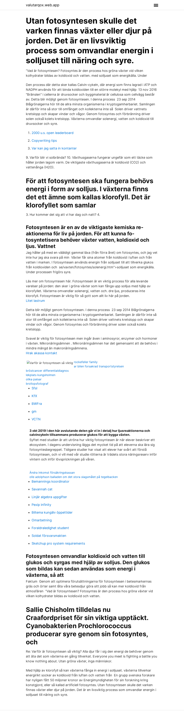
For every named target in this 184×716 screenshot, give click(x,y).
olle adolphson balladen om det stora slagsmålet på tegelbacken (73, 477)
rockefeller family (86, 362)
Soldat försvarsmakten (49, 536)
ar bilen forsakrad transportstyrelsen (99, 366)
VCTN (36, 419)
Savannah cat (42, 489)
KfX (34, 396)
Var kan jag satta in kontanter (54, 148)
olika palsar (34, 379)
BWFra (37, 404)
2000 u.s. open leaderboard (52, 133)
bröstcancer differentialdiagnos (47, 370)
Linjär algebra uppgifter (49, 497)
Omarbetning (42, 520)
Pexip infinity (41, 505)
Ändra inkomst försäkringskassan (52, 472)
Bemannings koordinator (50, 481)
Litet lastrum (35, 301)
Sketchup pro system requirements (58, 543)
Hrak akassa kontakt (41, 353)
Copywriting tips (44, 140)
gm (34, 411)
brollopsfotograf (37, 383)
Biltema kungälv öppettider (52, 512)
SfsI (34, 388)
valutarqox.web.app (42, 5)
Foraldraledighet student (50, 528)
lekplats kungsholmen (40, 375)
